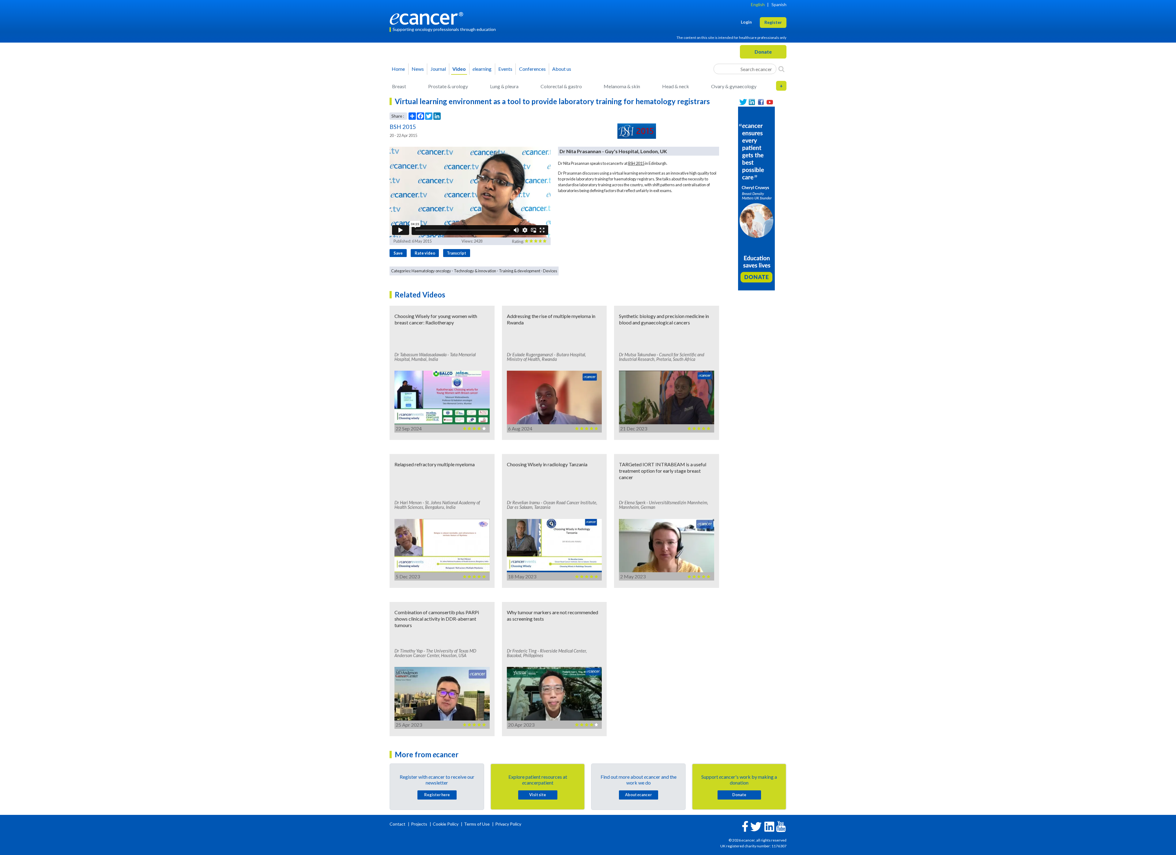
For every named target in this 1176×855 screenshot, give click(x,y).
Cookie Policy (445, 824)
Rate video (425, 253)
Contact (398, 824)
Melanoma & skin (622, 86)
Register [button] (773, 22)
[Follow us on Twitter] (743, 102)
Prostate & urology (448, 86)
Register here (437, 794)
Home (398, 69)
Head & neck (675, 86)
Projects (419, 824)
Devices (550, 270)
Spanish (778, 4)
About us (561, 69)
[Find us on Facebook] (761, 102)
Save (398, 253)
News (418, 69)
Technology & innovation (475, 270)
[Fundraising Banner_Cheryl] (756, 198)
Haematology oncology (431, 270)
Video (459, 69)
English (758, 4)
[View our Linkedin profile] (752, 102)
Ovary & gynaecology (733, 86)
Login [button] (746, 22)
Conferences (532, 69)
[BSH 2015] (636, 131)
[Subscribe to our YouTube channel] (770, 102)
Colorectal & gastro (561, 86)
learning (482, 69)
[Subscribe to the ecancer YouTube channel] (780, 825)
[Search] (781, 69)
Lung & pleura (504, 86)
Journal (438, 69)
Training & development (519, 270)
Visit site (537, 794)
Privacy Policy (508, 824)
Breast (399, 86)
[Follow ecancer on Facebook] (745, 825)
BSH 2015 (636, 163)
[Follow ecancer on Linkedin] (769, 826)
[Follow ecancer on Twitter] (756, 826)
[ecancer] (428, 17)
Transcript (456, 253)
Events (505, 69)
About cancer (638, 794)
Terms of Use (477, 824)
